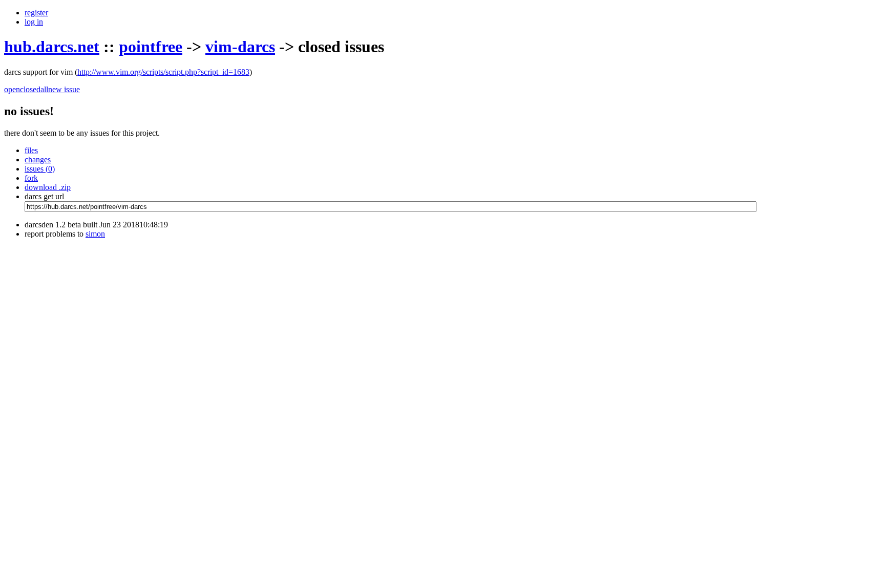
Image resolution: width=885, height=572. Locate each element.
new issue (64, 89)
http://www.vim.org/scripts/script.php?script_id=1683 (163, 72)
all (44, 89)
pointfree (150, 46)
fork (31, 178)
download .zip (48, 187)
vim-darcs (240, 46)
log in (34, 21)
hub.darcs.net (51, 46)
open (12, 89)
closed (30, 89)
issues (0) (40, 168)
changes (38, 159)
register (36, 12)
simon (95, 233)
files (31, 150)
